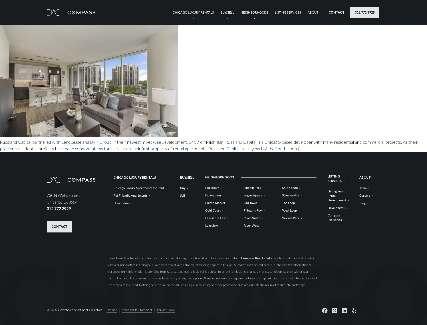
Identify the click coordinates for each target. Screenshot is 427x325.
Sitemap (112, 310)
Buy (182, 188)
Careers (364, 195)
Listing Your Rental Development (337, 195)
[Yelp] (354, 310)
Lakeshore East (215, 218)
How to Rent (122, 203)
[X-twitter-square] (334, 310)
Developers (335, 208)
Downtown (213, 195)
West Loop (289, 210)
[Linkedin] (344, 310)
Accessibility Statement (137, 310)
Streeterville (290, 195)
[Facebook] (325, 310)
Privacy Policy (166, 310)
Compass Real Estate (257, 258)
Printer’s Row (253, 210)
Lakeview (211, 225)
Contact (336, 12)
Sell (182, 195)
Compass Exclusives (335, 217)
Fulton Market (215, 203)
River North (252, 218)
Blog (362, 203)
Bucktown (212, 188)
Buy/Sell (227, 12)
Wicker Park (290, 218)
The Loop (288, 203)
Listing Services (288, 12)
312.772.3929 (365, 12)
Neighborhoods (254, 12)
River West (251, 225)
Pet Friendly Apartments (130, 195)
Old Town (250, 203)
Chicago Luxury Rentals (193, 12)
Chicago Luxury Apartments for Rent (138, 188)
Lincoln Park (252, 188)
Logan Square (253, 195)
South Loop (290, 188)
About (313, 12)
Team (363, 188)
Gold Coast (213, 210)
